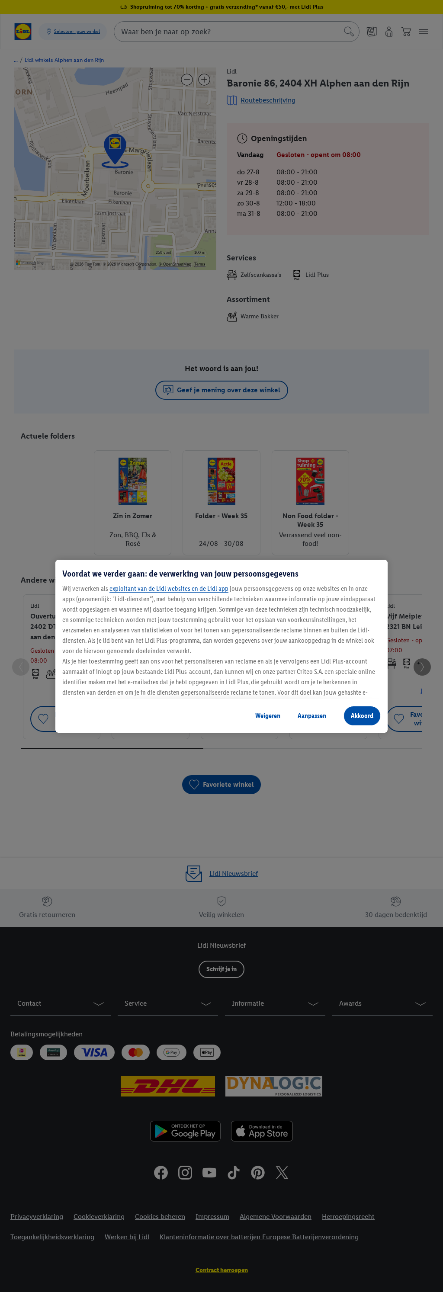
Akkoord (362, 716)
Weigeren (267, 716)
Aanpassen (312, 716)
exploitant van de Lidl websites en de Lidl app (168, 588)
